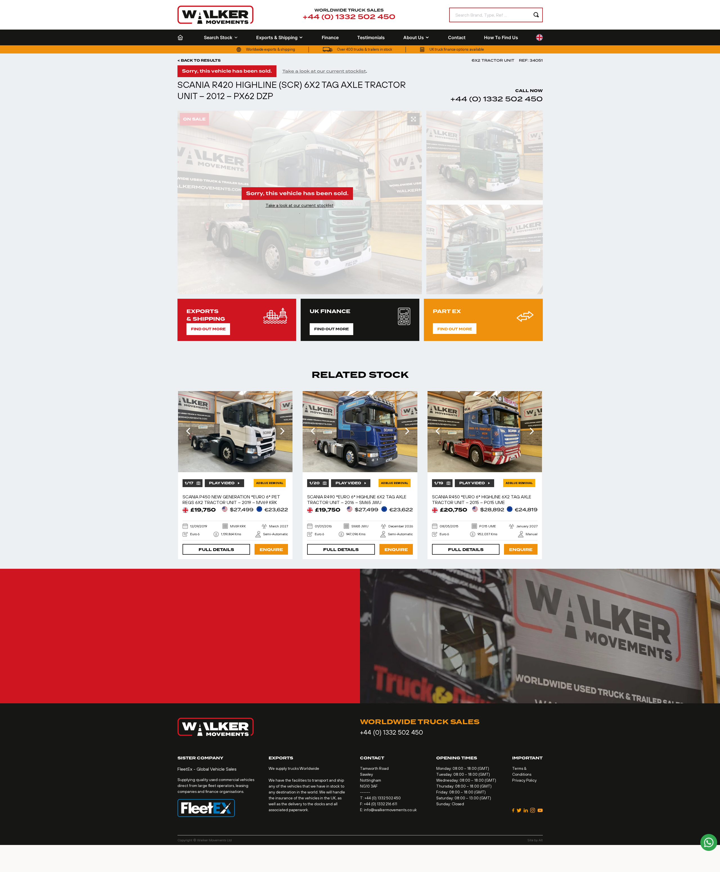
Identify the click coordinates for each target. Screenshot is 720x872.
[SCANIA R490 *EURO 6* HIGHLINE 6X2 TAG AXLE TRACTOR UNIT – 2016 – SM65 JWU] (360, 431)
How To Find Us (501, 37)
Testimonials (371, 37)
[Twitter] (519, 810)
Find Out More (208, 329)
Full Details (216, 550)
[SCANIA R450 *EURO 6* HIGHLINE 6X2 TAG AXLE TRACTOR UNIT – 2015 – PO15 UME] (485, 431)
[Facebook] (513, 810)
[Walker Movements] (215, 15)
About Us (413, 37)
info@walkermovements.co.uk (390, 810)
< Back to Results (199, 60)
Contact (456, 37)
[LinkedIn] (526, 810)
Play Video (222, 483)
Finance (330, 37)
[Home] (181, 37)
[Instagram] (532, 810)
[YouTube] (540, 810)
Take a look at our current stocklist (324, 71)
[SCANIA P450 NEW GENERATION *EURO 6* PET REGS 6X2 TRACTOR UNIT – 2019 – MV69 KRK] (235, 431)
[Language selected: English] (539, 37)
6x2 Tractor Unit (493, 60)
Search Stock (218, 37)
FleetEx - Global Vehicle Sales (207, 768)
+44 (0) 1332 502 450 (349, 17)
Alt (541, 840)
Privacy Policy (524, 780)
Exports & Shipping (277, 37)
